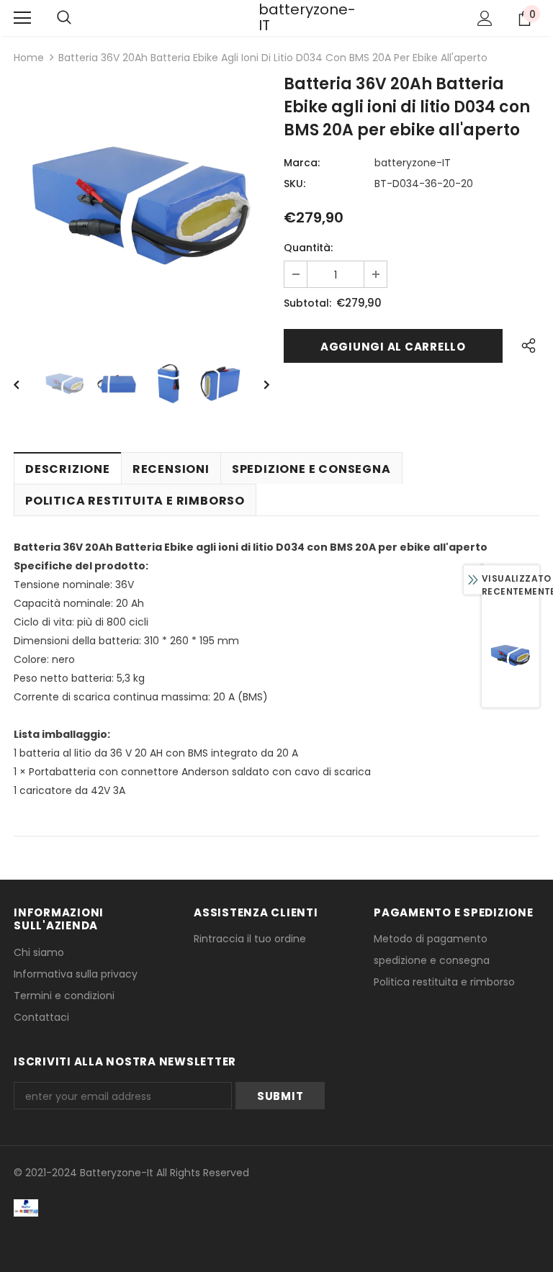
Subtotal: (307, 303)
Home (29, 57)
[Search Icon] (64, 18)
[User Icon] (485, 18)
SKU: (294, 183)
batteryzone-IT (276, 17)
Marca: (302, 162)
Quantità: (308, 247)
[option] (141, 205)
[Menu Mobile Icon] (22, 18)
